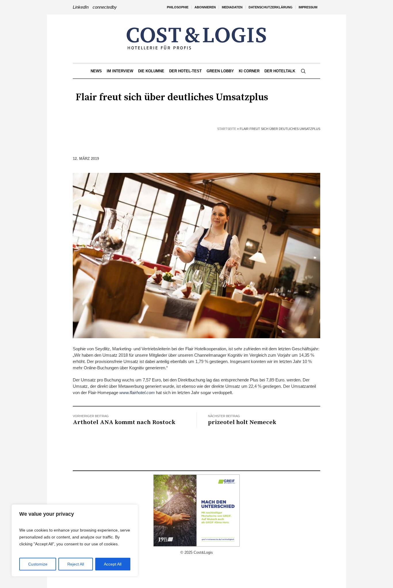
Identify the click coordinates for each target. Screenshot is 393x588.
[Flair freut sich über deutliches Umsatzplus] (196, 255)
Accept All (112, 564)
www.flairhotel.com (137, 392)
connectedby (105, 7)
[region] (75, 540)
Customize (37, 564)
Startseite (226, 129)
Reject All (75, 564)
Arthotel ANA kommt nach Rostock (124, 422)
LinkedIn (81, 7)
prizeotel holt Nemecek (242, 422)
